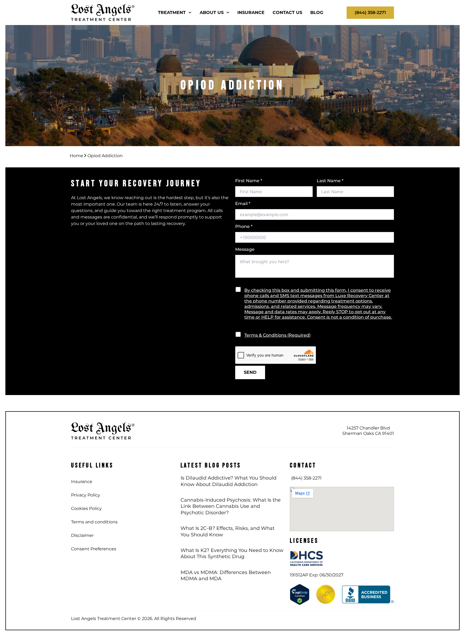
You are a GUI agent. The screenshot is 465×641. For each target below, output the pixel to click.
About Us (212, 12)
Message (245, 249)
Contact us (287, 12)
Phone (243, 226)
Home (76, 155)
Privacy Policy (85, 495)
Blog (316, 12)
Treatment (172, 12)
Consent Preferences (93, 548)
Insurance (251, 12)
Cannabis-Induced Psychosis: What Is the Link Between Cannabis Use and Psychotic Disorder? (231, 506)
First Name (248, 180)
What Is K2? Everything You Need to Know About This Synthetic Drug (232, 553)
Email (242, 203)
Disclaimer (82, 535)
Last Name (330, 180)
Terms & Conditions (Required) (277, 335)
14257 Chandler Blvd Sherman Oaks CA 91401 (368, 430)
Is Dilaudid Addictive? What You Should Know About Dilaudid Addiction (228, 481)
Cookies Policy (86, 508)
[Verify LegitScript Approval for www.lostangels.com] (299, 594)
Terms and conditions (94, 521)
